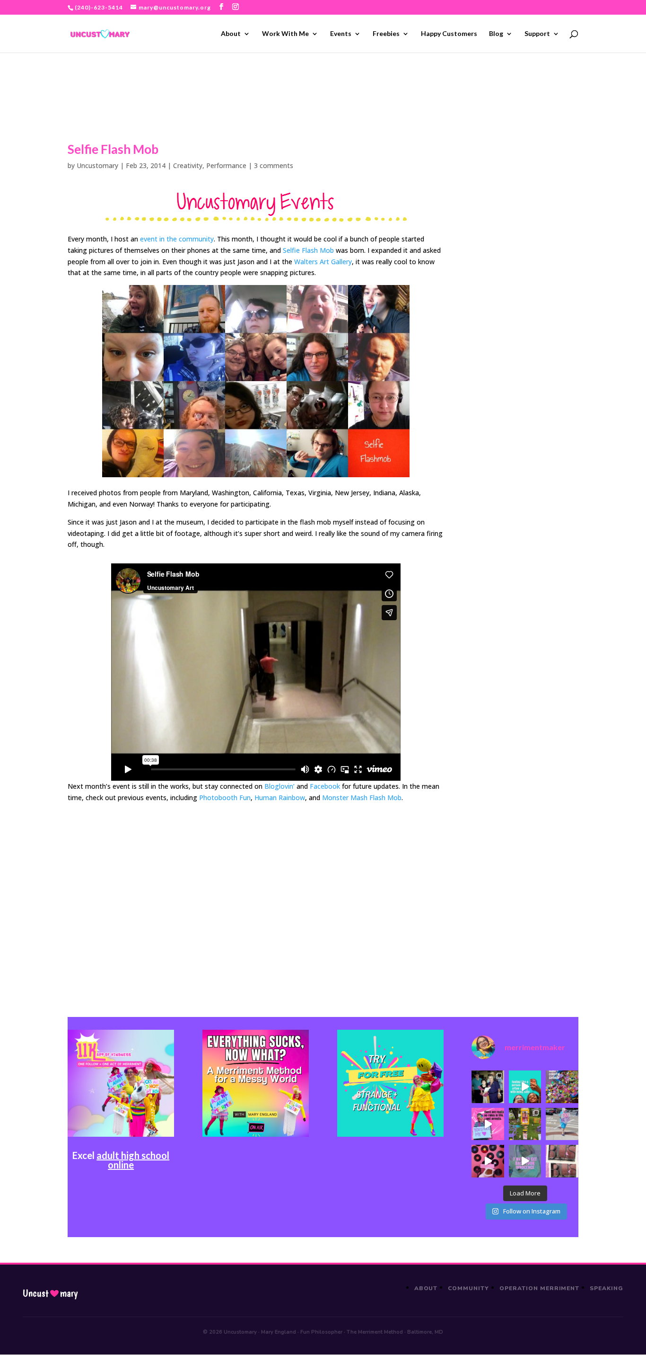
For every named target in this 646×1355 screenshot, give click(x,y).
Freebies (386, 33)
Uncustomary (97, 165)
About (231, 33)
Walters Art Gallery (323, 261)
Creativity (187, 165)
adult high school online (132, 1160)
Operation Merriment (539, 1288)
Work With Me (285, 33)
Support (537, 33)
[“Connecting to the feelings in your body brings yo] (562, 1161)
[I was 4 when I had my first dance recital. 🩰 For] (487, 1086)
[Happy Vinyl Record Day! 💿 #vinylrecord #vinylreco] (487, 1161)
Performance (226, 165)
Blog (496, 33)
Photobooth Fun (225, 797)
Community (468, 1288)
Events (340, 33)
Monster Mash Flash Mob (362, 797)
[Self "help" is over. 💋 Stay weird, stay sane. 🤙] (525, 1086)
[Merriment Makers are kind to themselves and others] (562, 1124)
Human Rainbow (279, 797)
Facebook (325, 786)
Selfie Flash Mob (308, 250)
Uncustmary (50, 1293)
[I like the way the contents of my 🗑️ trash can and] (562, 1086)
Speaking (606, 1288)
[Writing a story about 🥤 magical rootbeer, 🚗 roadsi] (525, 1161)
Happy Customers (449, 33)
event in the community (177, 238)
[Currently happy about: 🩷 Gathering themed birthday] (525, 1124)
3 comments (273, 165)
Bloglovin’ (279, 786)
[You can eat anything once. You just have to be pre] (487, 1124)
